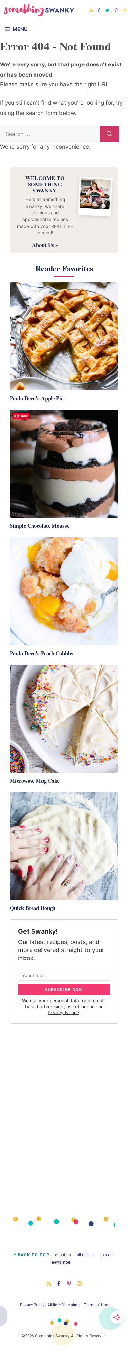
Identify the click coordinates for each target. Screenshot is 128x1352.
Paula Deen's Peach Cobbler (42, 653)
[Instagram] (124, 10)
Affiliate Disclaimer (64, 1305)
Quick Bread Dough (32, 908)
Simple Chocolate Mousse (39, 525)
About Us (63, 1255)
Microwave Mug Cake (34, 780)
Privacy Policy (32, 1305)
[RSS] (91, 10)
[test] (109, 134)
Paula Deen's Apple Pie (36, 398)
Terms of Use (96, 1305)
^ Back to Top (31, 1255)
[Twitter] (107, 10)
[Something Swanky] (39, 10)
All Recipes (86, 1255)
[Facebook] (99, 10)
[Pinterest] (116, 10)
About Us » (45, 244)
